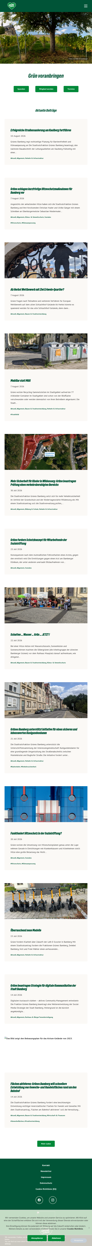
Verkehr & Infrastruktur (34, 158)
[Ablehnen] (89, 1228)
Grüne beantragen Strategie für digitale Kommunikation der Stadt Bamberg (43, 987)
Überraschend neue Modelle (26, 930)
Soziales (48, 217)
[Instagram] (53, 1200)
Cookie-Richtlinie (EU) (46, 1189)
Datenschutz (46, 1183)
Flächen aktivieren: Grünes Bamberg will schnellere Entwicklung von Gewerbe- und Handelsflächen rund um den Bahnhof (44, 1087)
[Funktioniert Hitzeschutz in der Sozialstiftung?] (46, 804)
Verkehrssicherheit (29, 767)
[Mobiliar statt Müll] (46, 351)
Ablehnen (56, 1238)
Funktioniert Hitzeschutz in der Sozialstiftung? (36, 833)
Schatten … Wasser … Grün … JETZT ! (30, 634)
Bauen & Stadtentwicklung (35, 314)
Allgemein (20, 158)
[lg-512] (12, 6)
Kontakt (46, 1165)
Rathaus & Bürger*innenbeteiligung (39, 1017)
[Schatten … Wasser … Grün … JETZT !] (46, 605)
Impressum (46, 1177)
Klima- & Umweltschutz (34, 217)
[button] (85, 6)
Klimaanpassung (29, 223)
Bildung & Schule (31, 509)
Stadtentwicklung (33, 1121)
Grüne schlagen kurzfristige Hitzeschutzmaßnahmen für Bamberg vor (41, 190)
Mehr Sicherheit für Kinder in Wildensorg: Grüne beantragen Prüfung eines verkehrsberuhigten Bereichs (43, 483)
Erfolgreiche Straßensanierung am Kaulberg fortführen (41, 130)
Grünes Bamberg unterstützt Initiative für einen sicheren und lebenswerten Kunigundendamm (44, 731)
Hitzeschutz (16, 223)
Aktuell (13, 158)
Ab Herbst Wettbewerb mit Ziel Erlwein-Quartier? (37, 289)
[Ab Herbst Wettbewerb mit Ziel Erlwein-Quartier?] (46, 260)
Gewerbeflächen (18, 1121)
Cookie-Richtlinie (75, 1229)
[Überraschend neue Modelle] (46, 901)
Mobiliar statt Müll (21, 380)
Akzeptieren (37, 1238)
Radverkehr (16, 767)
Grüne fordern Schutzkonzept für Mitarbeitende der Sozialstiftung (39, 541)
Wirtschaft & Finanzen (56, 1115)
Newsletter (46, 1171)
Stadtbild (15, 414)
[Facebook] (39, 1200)
